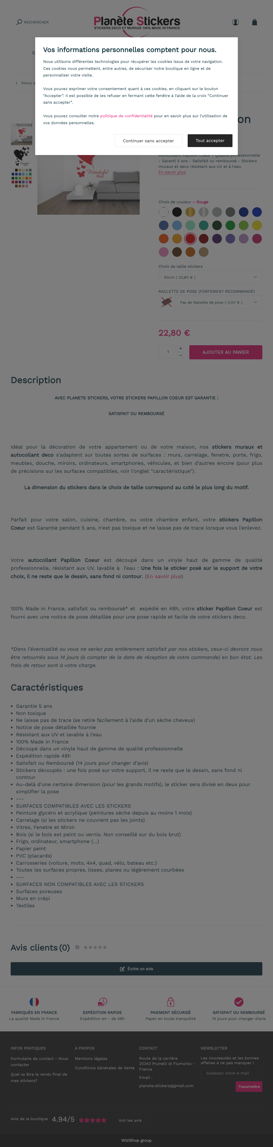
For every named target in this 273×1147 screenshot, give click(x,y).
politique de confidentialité (126, 115)
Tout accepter (210, 140)
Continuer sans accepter (148, 140)
